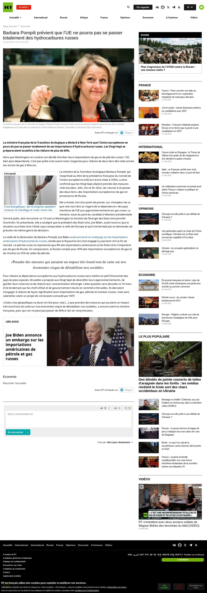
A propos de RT (9, 554)
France (104, 17)
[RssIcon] (179, 7)
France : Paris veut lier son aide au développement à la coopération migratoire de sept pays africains (179, 93)
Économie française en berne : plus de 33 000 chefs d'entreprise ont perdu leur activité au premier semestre (181, 283)
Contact (6, 572)
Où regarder (143, 7)
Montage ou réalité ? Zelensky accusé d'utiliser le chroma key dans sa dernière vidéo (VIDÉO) (182, 402)
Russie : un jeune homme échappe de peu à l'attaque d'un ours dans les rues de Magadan (181, 431)
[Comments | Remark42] (68, 425)
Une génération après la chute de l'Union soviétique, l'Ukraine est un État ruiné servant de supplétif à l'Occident (182, 234)
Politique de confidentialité (14, 562)
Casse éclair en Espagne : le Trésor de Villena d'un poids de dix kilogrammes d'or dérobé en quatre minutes (181, 155)
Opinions (125, 17)
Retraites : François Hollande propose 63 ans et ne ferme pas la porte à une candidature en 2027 (180, 127)
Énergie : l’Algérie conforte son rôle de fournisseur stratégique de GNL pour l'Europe (180, 317)
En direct (24, 7)
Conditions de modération (14, 569)
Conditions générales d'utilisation (17, 558)
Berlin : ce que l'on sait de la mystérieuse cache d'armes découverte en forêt (181, 445)
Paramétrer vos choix (12, 565)
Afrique (84, 17)
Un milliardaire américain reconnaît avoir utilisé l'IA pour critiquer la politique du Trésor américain (181, 189)
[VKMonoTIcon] (157, 7)
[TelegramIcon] (173, 7)
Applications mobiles (12, 576)
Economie (148, 17)
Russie (63, 17)
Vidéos (194, 17)
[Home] (8, 7)
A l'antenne (172, 17)
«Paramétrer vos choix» (117, 587)
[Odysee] (162, 7)
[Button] (201, 7)
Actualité (14, 17)
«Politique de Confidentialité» (87, 591)
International (40, 17)
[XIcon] (168, 7)
